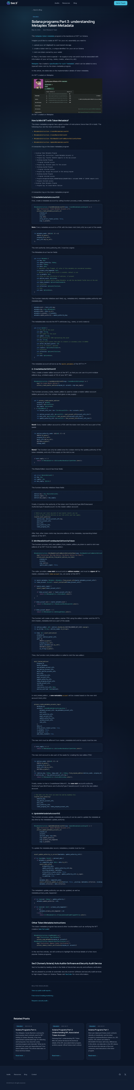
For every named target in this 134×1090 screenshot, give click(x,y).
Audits (57, 5)
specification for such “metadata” (62, 64)
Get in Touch (120, 5)
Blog (75, 5)
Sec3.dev (68, 974)
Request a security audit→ (40, 1000)
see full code (44, 929)
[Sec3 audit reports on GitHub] (120, 1074)
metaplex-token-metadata (44, 36)
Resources (66, 5)
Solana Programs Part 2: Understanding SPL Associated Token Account (65, 1032)
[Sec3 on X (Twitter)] (125, 1074)
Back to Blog (37, 10)
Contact (34, 1074)
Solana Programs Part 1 (98, 1030)
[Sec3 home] (12, 5)
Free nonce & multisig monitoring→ (43, 995)
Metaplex (35, 64)
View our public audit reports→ (42, 990)
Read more (20, 1055)
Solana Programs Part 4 (26, 1030)
